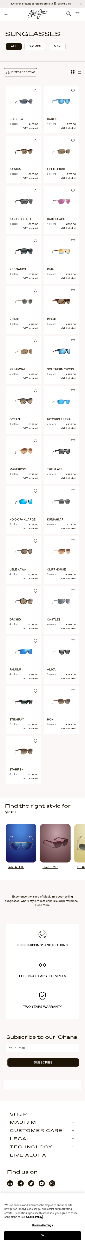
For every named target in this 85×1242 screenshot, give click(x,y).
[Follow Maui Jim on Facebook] (21, 1185)
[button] (20, 72)
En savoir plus (62, 4)
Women (35, 46)
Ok (42, 1235)
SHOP (18, 1114)
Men (57, 46)
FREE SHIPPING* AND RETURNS (42, 945)
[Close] (80, 4)
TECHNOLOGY (31, 1147)
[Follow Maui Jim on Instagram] (52, 1185)
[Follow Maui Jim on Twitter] (31, 1185)
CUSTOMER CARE (36, 1131)
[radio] (14, 46)
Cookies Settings (42, 1225)
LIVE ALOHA (28, 1155)
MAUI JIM (23, 1123)
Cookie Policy (34, 1217)
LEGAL (20, 1139)
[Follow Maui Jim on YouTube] (42, 1185)
